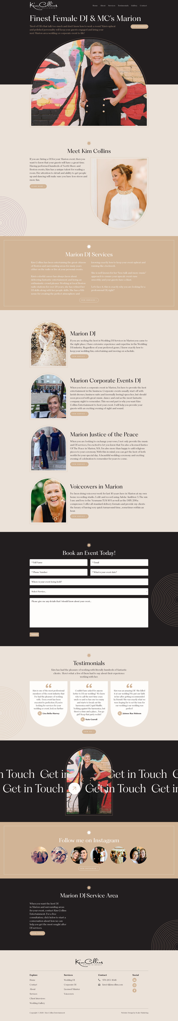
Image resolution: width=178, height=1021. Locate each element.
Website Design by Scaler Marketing (134, 1013)
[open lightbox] (39, 855)
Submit (34, 634)
